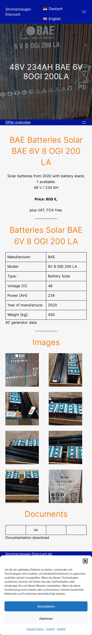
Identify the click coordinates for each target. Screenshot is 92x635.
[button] (85, 561)
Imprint (50, 629)
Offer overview (18, 122)
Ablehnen (46, 619)
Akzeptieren (46, 606)
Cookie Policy (35, 629)
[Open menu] (84, 11)
